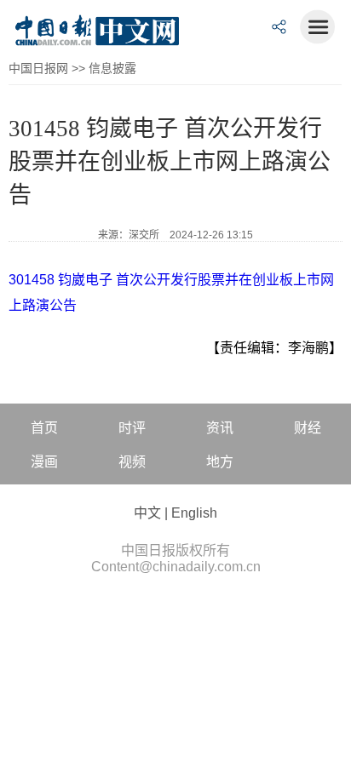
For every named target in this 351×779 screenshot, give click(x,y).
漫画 (44, 462)
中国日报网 (38, 68)
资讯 (219, 428)
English (194, 513)
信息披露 (112, 68)
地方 (219, 462)
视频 (132, 462)
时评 (132, 428)
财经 (307, 428)
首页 (44, 428)
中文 (147, 513)
